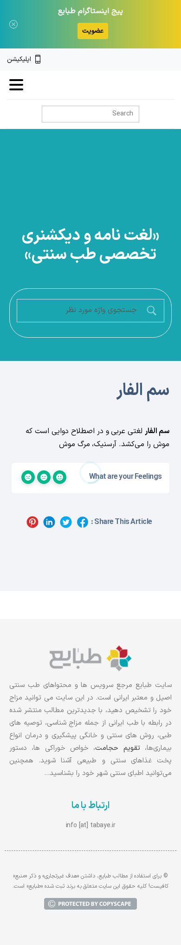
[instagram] (154, 59)
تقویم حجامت (117, 748)
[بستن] (13, 24)
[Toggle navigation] (16, 85)
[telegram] (139, 59)
